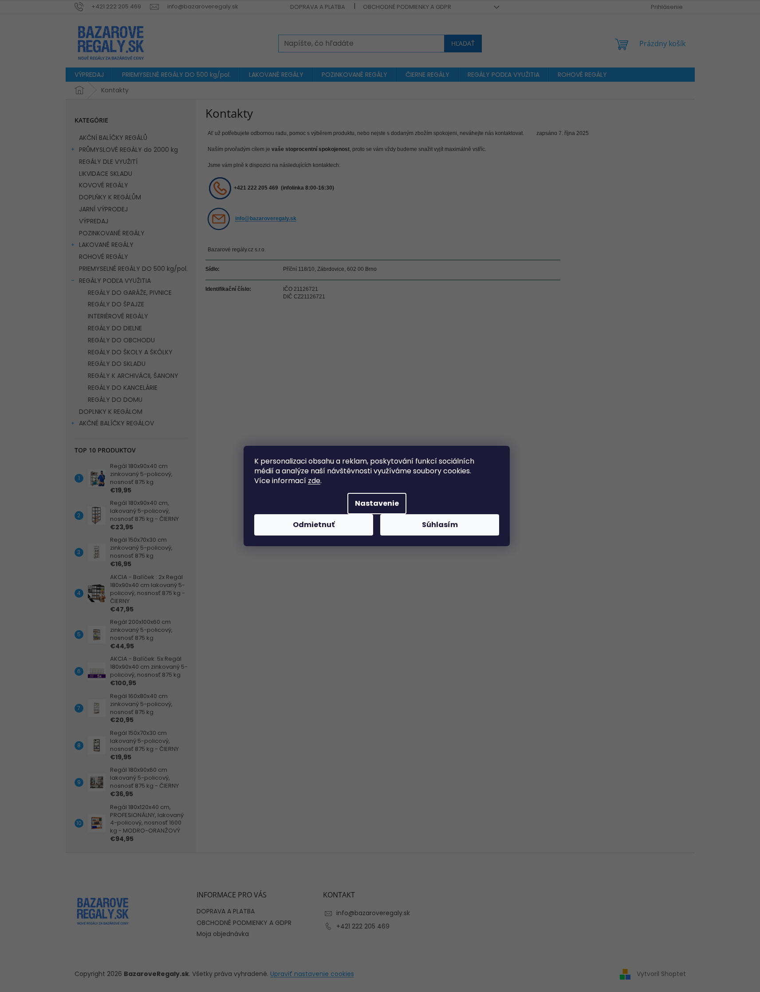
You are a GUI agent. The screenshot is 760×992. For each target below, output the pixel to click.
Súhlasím (440, 525)
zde (314, 481)
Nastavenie (377, 503)
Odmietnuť (314, 525)
